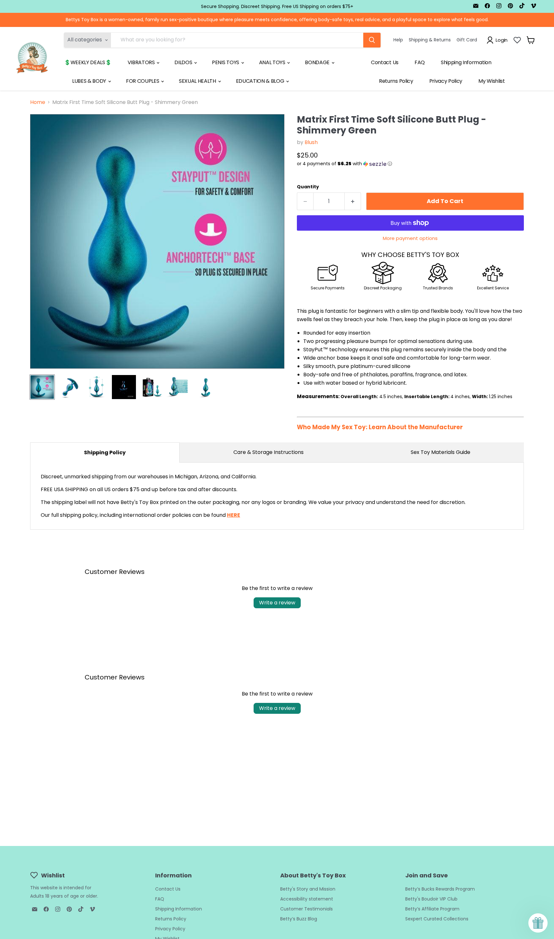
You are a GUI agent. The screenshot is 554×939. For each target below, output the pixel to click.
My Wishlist (491, 81)
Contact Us (385, 62)
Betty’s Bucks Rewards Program (440, 889)
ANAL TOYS (273, 62)
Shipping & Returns (430, 40)
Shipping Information (466, 62)
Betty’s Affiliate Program (432, 909)
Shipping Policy (105, 452)
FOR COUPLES (143, 81)
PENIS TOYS (226, 62)
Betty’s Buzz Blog (298, 919)
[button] (410, 163)
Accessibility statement (306, 899)
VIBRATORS (142, 62)
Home (37, 102)
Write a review (277, 602)
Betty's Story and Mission (307, 889)
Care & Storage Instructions (268, 452)
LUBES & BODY (89, 81)
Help (398, 40)
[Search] (372, 40)
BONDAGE (318, 62)
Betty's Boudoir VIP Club (431, 899)
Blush (311, 142)
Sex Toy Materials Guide (440, 452)
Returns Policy (396, 81)
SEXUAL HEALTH (198, 81)
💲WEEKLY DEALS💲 (88, 62)
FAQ (420, 62)
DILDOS (183, 62)
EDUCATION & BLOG (261, 81)
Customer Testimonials (306, 909)
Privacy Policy (446, 81)
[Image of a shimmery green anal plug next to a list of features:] (178, 387)
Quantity (308, 186)
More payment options (410, 238)
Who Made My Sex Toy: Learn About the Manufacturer (380, 427)
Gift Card (467, 40)
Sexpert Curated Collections (436, 919)
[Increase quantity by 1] (353, 201)
